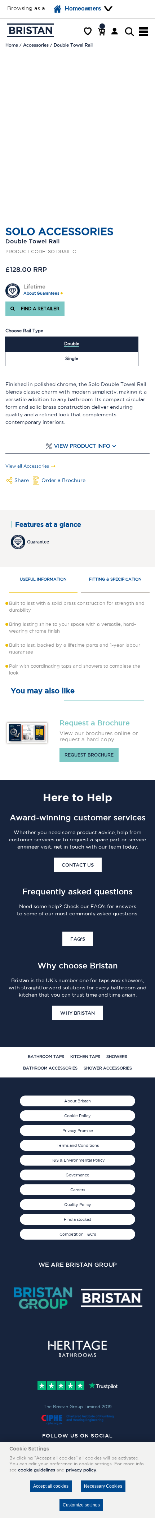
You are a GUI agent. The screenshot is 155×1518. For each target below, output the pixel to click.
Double (71, 343)
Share (21, 480)
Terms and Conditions (78, 1145)
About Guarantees (41, 293)
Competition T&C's (77, 1234)
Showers (116, 1056)
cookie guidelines (36, 1469)
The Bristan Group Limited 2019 (78, 1406)
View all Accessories (27, 466)
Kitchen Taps (85, 1056)
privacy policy (81, 1469)
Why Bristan (77, 1012)
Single (71, 358)
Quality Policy (77, 1204)
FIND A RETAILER (38, 308)
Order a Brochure (63, 480)
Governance (77, 1175)
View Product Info (82, 446)
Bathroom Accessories (50, 1068)
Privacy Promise (77, 1130)
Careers (77, 1190)
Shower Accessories (108, 1068)
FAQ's (77, 938)
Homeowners (83, 8)
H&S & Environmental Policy (77, 1160)
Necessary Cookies (103, 1486)
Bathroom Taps (46, 1056)
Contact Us (78, 864)
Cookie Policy (77, 1116)
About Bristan (77, 1101)
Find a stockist (77, 1219)
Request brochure (89, 755)
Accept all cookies (50, 1486)
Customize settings (81, 1505)
